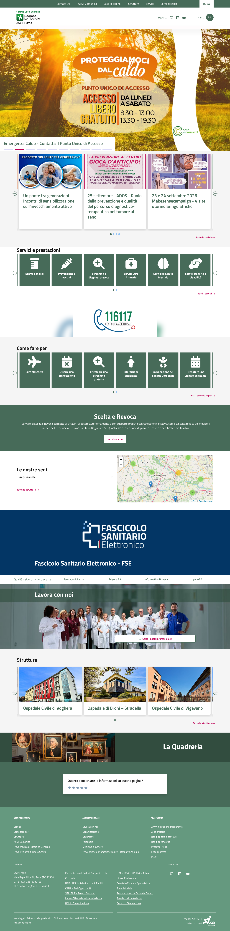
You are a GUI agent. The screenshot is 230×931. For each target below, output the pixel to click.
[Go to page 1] (111, 234)
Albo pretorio (158, 832)
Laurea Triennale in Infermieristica (83, 898)
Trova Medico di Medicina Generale (32, 847)
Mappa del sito (44, 918)
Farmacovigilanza (32, 579)
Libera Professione (126, 878)
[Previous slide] (14, 193)
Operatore (91, 918)
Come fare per (169, 4)
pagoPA (156, 579)
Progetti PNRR (159, 847)
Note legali (19, 918)
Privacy (31, 918)
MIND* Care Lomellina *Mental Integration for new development (51, 141)
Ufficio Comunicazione (77, 903)
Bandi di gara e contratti (164, 837)
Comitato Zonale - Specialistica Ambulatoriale (133, 885)
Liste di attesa (197, 579)
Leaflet (193, 501)
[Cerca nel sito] (210, 17)
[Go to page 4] (119, 234)
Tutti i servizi (205, 293)
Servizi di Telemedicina (129, 903)
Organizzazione (90, 832)
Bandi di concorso (160, 842)
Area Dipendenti (22, 922)
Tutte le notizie (204, 237)
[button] (130, 489)
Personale (87, 842)
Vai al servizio (115, 439)
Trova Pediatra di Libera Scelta (30, 852)
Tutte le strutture (26, 489)
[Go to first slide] (215, 692)
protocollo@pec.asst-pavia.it (34, 886)
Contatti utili (64, 4)
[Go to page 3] (116, 234)
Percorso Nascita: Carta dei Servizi (135, 893)
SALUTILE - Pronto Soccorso (80, 893)
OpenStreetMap (205, 501)
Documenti (88, 837)
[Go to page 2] (114, 234)
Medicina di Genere (92, 847)
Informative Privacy (115, 579)
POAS (154, 857)
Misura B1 (74, 579)
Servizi (150, 4)
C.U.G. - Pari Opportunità (78, 888)
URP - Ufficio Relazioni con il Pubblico (85, 883)
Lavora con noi (112, 4)
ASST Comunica (87, 4)
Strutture (133, 4)
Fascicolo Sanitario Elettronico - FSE (83, 563)
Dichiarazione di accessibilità (69, 918)
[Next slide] (215, 193)
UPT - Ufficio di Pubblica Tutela (133, 873)
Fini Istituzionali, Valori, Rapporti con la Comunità (86, 875)
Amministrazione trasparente (167, 827)
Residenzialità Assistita (129, 898)
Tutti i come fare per (201, 395)
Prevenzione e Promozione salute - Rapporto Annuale (110, 852)
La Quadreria (183, 746)
